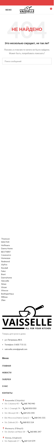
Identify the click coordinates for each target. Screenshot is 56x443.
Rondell (4, 268)
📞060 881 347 (34, 431)
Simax (3, 284)
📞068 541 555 (38, 417)
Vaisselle (5, 281)
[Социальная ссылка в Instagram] (7, 3)
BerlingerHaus (7, 293)
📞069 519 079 (28, 441)
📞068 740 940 (28, 403)
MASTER (5, 242)
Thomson (5, 239)
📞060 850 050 (29, 408)
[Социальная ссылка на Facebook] (4, 3)
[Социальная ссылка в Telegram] (11, 3)
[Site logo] (27, 9)
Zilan (3, 300)
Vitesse (4, 290)
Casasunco (6, 255)
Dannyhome (6, 277)
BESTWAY (6, 252)
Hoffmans (5, 245)
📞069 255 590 (27, 413)
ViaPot (4, 264)
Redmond (5, 261)
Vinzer (4, 287)
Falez (3, 271)
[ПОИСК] (48, 61)
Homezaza (5, 258)
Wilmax (4, 297)
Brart (3, 274)
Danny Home (7, 248)
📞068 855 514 (27, 422)
